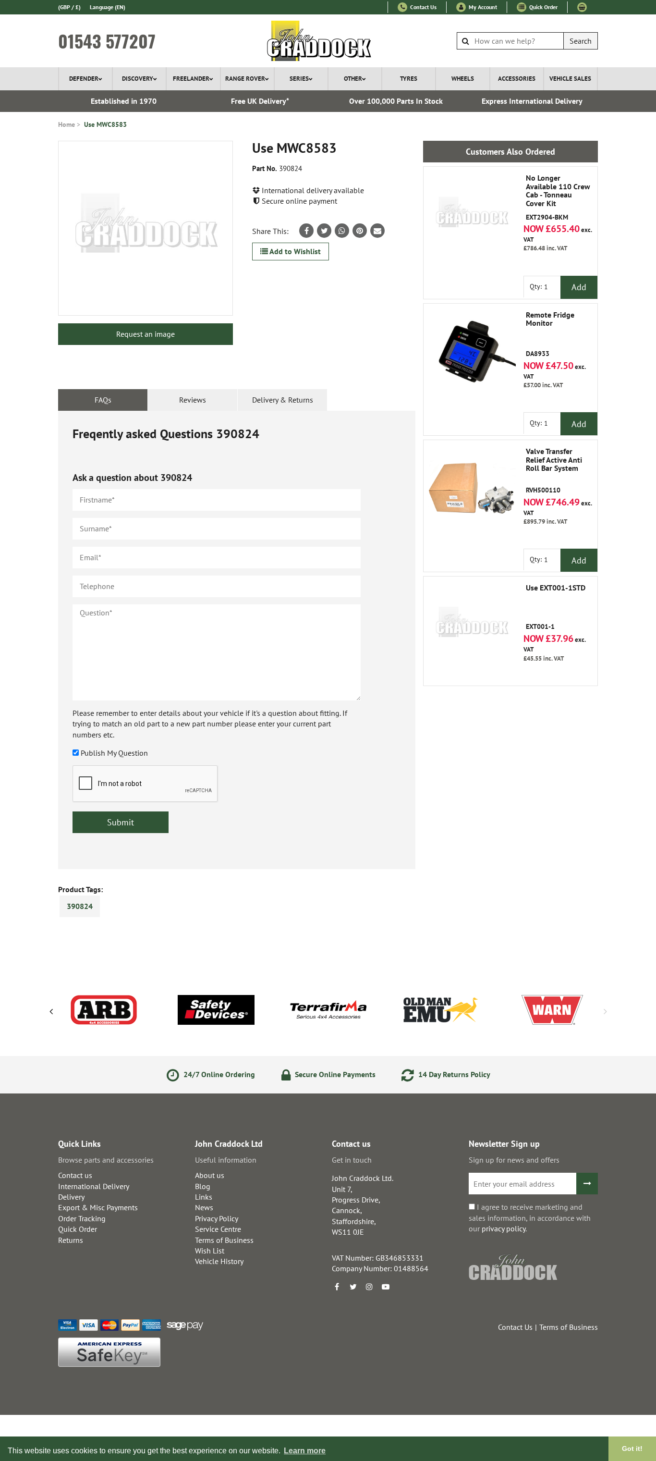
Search (581, 41)
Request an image (145, 334)
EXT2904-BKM (558, 197)
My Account (482, 7)
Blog (202, 1186)
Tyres (408, 78)
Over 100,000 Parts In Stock (396, 101)
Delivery (71, 1197)
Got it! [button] (632, 1448)
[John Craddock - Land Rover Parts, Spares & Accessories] (328, 41)
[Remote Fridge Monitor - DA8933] (471, 351)
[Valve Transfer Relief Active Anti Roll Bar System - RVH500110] (471, 488)
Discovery (137, 78)
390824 (80, 906)
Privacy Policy (216, 1218)
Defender (83, 78)
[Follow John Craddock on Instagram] (369, 1286)
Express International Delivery (532, 101)
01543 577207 (107, 40)
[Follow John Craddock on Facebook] (336, 1286)
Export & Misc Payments (98, 1207)
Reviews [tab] (192, 400)
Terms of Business (224, 1240)
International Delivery (93, 1186)
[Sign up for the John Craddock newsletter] (587, 1183)
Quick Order (543, 7)
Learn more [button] (305, 1451)
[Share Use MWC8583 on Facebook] (306, 230)
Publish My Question (114, 753)
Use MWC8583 (105, 124)
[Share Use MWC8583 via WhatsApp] (342, 230)
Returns (70, 1240)
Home (66, 124)
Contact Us (423, 7)
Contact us (75, 1175)
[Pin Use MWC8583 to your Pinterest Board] (359, 230)
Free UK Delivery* (260, 101)
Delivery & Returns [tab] (282, 400)
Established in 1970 (124, 101)
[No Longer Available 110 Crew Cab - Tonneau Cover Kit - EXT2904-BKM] (471, 215)
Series (299, 78)
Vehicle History (219, 1261)
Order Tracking (82, 1218)
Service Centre (218, 1229)
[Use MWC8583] (145, 228)
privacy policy (503, 1228)
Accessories (516, 78)
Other (353, 78)
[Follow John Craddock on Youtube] (385, 1286)
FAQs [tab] (103, 400)
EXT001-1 (555, 607)
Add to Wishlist (294, 251)
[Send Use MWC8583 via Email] (377, 230)
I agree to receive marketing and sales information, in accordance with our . (530, 1217)
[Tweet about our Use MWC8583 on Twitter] (324, 230)
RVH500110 (554, 470)
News (204, 1207)
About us (209, 1175)
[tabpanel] (236, 640)
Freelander (191, 78)
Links (203, 1197)
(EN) (107, 7)
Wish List (209, 1250)
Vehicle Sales (570, 78)
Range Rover (245, 78)
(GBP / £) (69, 7)
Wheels (462, 78)
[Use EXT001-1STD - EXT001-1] (471, 624)
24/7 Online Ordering (218, 1074)
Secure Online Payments (334, 1074)
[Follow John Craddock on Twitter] (353, 1286)
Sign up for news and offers (514, 1160)
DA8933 (550, 334)
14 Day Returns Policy (453, 1074)
